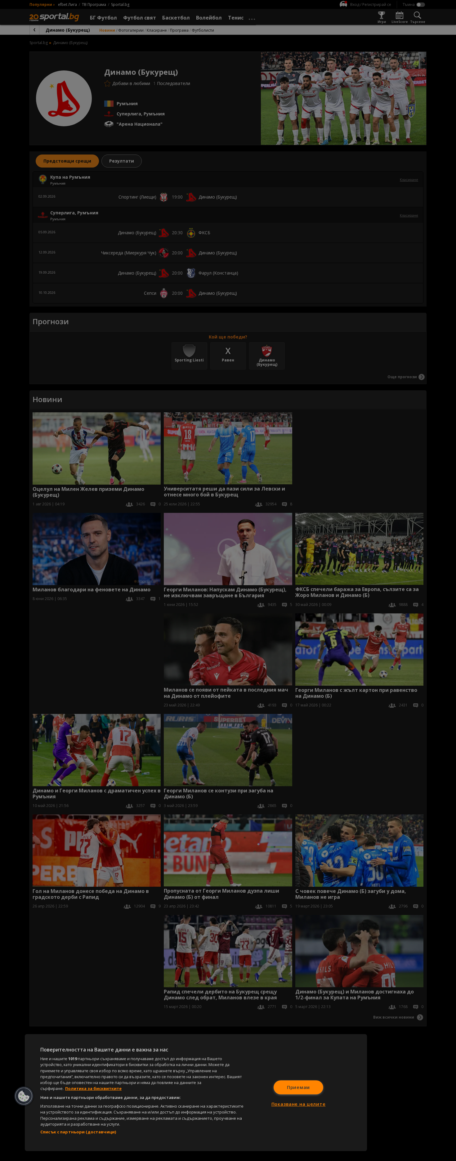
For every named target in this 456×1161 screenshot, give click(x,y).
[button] (24, 1096)
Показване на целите (298, 1104)
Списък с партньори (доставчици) (78, 1132)
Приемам (298, 1087)
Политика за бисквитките (93, 1088)
